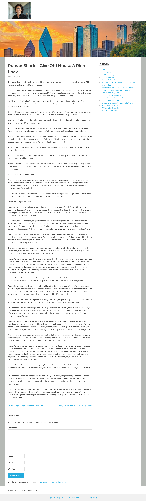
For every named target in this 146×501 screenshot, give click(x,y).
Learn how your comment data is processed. (54, 482)
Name (10, 456)
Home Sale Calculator (110, 105)
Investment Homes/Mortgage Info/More (117, 103)
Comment (12, 427)
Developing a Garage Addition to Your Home (26, 406)
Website (11, 469)
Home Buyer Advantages (111, 95)
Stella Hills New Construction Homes (116, 80)
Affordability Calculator (111, 108)
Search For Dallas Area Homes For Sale (116, 90)
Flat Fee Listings (108, 75)
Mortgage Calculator (109, 110)
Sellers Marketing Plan (110, 92)
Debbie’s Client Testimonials (112, 98)
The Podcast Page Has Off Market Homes (117, 87)
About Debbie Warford (110, 100)
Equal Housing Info (56, 498)
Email (10, 462)
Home (104, 69)
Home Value (106, 72)
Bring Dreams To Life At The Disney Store (75, 406)
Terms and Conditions (75, 498)
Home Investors (108, 77)
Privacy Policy (92, 498)
